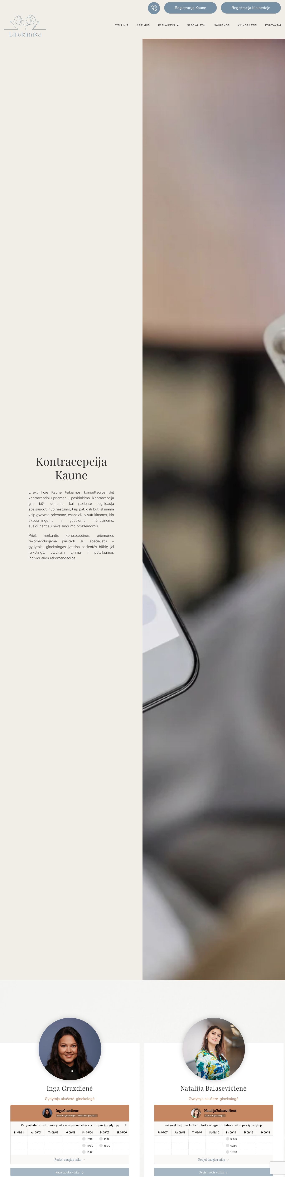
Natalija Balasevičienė (213, 1088)
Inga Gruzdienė (70, 1088)
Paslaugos (166, 25)
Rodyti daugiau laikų (68, 1160)
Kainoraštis (247, 25)
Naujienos (222, 25)
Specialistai (196, 25)
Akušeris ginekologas (66, 1115)
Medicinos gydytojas (87, 1115)
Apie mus (143, 25)
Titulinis (121, 25)
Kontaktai (273, 25)
